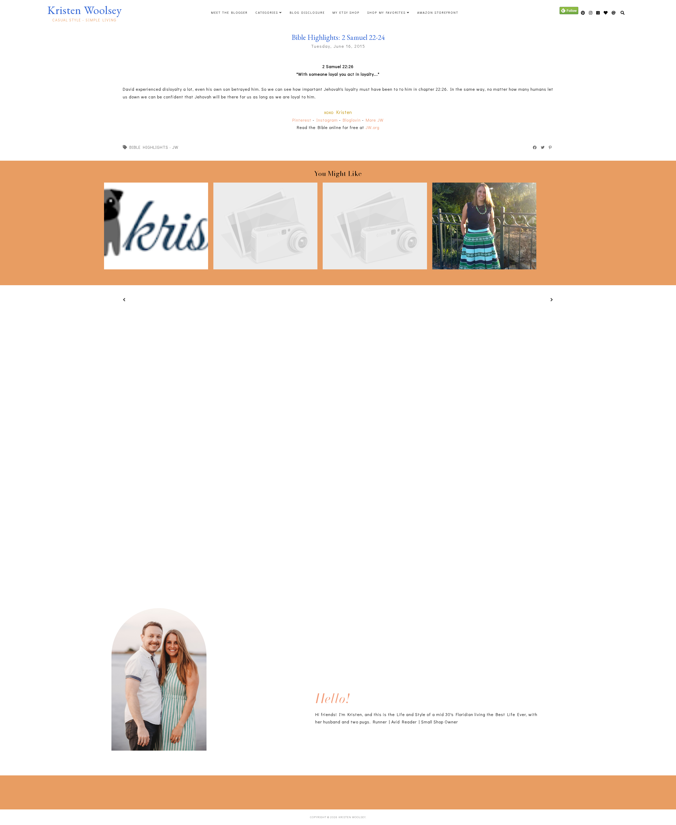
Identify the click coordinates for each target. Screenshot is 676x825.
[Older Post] (545, 300)
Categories (266, 12)
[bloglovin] (613, 13)
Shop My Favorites (386, 12)
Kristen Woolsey (84, 10)
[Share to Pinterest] (550, 147)
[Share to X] (543, 147)
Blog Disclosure (307, 12)
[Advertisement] (112, 791)
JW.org (372, 127)
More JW (375, 120)
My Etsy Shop (345, 12)
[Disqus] (338, 518)
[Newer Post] (130, 300)
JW (175, 147)
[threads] (605, 13)
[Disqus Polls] (338, 378)
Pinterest (301, 120)
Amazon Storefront (437, 12)
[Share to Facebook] (535, 147)
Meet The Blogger (229, 12)
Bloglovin (352, 120)
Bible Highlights (148, 147)
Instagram (327, 120)
